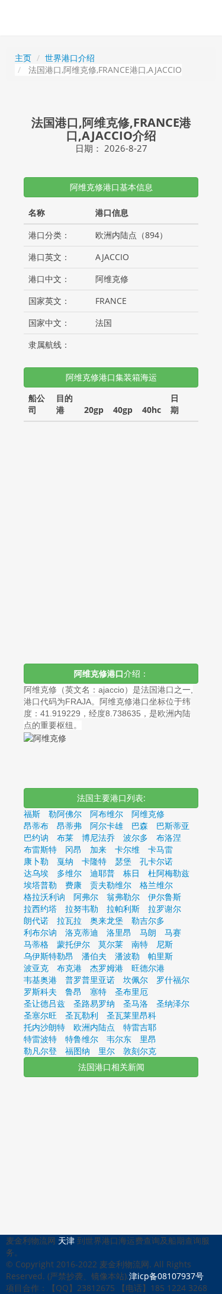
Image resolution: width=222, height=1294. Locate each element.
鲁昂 (73, 991)
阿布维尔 (106, 813)
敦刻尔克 (139, 1050)
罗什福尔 (172, 979)
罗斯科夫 (40, 991)
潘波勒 (127, 956)
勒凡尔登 (40, 1050)
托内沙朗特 (44, 1027)
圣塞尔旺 (40, 1015)
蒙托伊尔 (73, 944)
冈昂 (73, 849)
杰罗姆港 (106, 967)
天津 (66, 1240)
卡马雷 (160, 849)
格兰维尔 (156, 885)
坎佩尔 (135, 979)
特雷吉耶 (139, 1027)
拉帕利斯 (123, 908)
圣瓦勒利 (81, 1015)
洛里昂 (119, 932)
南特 (139, 944)
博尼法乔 (98, 837)
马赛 (173, 932)
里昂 (148, 1039)
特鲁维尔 (81, 1039)
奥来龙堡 (106, 920)
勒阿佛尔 (65, 813)
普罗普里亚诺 (90, 979)
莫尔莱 (110, 944)
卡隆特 (94, 861)
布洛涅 (168, 837)
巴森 (139, 825)
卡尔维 (127, 849)
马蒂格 (36, 944)
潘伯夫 (94, 956)
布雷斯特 (40, 849)
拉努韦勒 (81, 908)
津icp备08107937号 (166, 1276)
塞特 (98, 991)
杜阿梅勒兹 (168, 873)
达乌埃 (36, 873)
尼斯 (164, 944)
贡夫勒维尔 (110, 885)
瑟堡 (123, 861)
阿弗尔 (85, 896)
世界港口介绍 (70, 57)
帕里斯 (160, 956)
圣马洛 (135, 1003)
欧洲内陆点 (94, 1027)
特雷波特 (40, 1039)
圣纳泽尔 (172, 1003)
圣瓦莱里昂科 (131, 1015)
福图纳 (77, 1050)
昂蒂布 (36, 825)
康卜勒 (36, 861)
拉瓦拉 (69, 920)
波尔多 (135, 837)
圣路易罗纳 (94, 1003)
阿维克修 (148, 813)
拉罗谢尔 (164, 908)
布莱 (65, 837)
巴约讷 (36, 837)
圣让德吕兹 (44, 1003)
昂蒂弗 (69, 825)
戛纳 (65, 861)
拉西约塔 (40, 908)
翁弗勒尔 (123, 896)
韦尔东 (119, 1039)
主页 (23, 57)
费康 (73, 885)
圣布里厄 (131, 991)
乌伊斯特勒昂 (48, 956)
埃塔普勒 (40, 885)
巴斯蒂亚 (172, 825)
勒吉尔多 (148, 920)
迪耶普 (102, 873)
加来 (98, 849)
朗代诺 (36, 920)
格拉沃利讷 (44, 896)
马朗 (148, 932)
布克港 (69, 967)
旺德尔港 (148, 967)
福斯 (32, 813)
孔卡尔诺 (156, 861)
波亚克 (36, 967)
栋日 (131, 873)
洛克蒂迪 (81, 932)
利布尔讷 (40, 932)
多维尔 (69, 873)
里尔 (106, 1050)
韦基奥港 (40, 979)
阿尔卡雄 (106, 825)
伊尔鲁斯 (164, 896)
